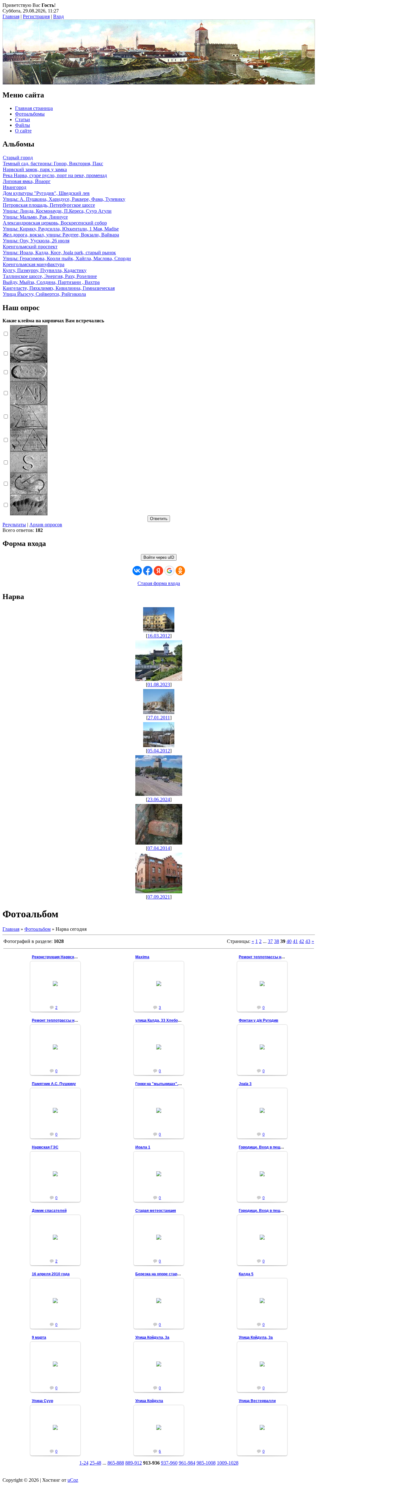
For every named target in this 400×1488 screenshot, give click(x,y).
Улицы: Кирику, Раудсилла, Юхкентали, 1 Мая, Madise (61, 228)
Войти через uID (158, 557)
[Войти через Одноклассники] (180, 570)
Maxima (142, 957)
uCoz (73, 1480)
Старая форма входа (159, 583)
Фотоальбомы (30, 114)
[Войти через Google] (169, 571)
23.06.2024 (159, 799)
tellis (58, 988)
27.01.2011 (159, 717)
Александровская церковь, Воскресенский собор (55, 223)
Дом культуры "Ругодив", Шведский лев (46, 193)
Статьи (22, 119)
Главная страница (34, 108)
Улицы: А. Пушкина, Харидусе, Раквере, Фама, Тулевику (64, 199)
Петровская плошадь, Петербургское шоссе (49, 205)
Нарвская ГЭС (45, 1147)
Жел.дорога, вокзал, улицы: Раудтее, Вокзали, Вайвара (61, 234)
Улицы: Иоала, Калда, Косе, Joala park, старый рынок (59, 252)
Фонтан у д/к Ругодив (258, 1020)
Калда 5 (246, 1274)
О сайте (23, 130)
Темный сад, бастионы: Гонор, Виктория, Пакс (53, 163)
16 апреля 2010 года (51, 1274)
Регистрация (36, 16)
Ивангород (14, 187)
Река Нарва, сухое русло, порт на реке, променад (55, 175)
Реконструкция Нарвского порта (62, 957)
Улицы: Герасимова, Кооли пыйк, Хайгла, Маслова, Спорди (67, 258)
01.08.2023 (159, 684)
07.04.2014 (159, 848)
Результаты (14, 524)
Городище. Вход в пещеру (263, 1147)
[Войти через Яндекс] (158, 570)
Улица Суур (42, 1401)
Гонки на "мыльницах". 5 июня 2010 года (173, 1084)
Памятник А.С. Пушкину (54, 1084)
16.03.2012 (159, 635)
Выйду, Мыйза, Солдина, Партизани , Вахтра (51, 282)
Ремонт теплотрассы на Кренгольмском (276, 957)
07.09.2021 (159, 897)
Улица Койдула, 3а (152, 1337)
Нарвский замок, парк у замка (35, 169)
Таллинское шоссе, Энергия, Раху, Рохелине (50, 276)
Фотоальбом (37, 929)
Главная (10, 16)
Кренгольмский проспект (30, 246)
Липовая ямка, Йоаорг (27, 181)
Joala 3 (245, 1084)
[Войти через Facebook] (147, 570)
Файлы (22, 125)
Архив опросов (45, 524)
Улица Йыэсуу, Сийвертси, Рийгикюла (44, 294)
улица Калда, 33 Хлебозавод (162, 1020)
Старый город (18, 157)
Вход (58, 16)
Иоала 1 (142, 1147)
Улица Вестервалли (257, 1401)
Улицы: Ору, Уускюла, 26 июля (36, 240)
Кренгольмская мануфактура (33, 264)
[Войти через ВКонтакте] (137, 570)
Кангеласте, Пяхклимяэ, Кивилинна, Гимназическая (59, 288)
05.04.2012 (159, 750)
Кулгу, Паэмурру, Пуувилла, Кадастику (45, 270)
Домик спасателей (49, 1210)
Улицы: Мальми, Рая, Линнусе (35, 217)
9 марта (39, 1337)
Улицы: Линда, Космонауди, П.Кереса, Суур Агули (57, 211)
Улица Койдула (149, 1401)
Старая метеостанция (155, 1210)
